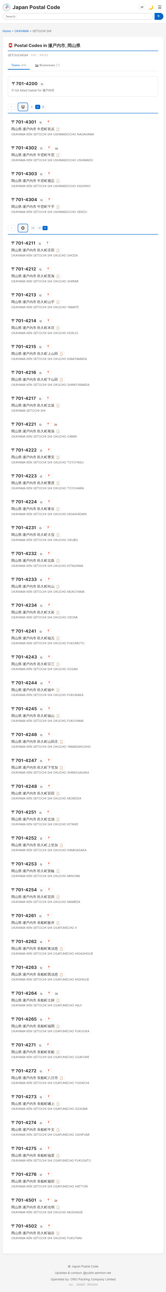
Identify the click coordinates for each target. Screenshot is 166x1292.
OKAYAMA (21, 31)
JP (142, 7)
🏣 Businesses (47, 65)
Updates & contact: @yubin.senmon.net (83, 1273)
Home (7, 31)
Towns (18, 65)
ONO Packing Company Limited (93, 1279)
